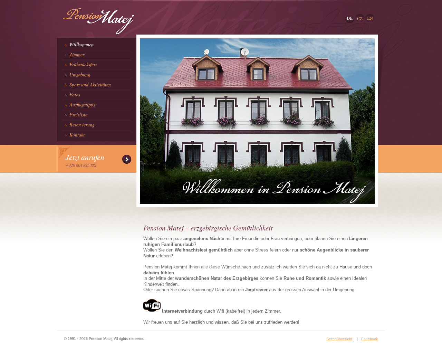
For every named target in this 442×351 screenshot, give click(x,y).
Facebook (369, 339)
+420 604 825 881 (81, 165)
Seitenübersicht (339, 339)
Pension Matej (84, 5)
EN (368, 16)
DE (347, 16)
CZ (358, 16)
